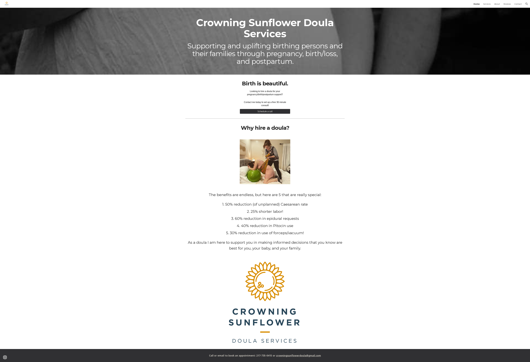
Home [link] (477, 3)
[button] (526, 4)
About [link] (497, 3)
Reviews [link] (507, 3)
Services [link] (487, 3)
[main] (265, 41)
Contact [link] (518, 3)
